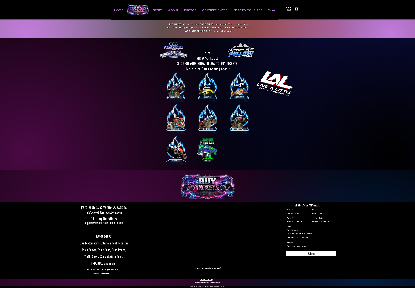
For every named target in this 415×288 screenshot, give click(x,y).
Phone (289, 218)
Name (289, 209)
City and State (317, 218)
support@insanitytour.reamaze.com (104, 223)
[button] (296, 8)
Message (290, 242)
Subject (289, 226)
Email (314, 209)
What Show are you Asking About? (299, 233)
